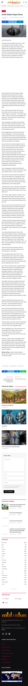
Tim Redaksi (4, 659)
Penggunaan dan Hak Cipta (7, 653)
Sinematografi (4, 575)
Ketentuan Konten (6, 650)
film (2, 558)
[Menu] (2, 2)
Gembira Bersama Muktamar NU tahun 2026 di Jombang (17, 505)
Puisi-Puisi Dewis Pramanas (20, 379)
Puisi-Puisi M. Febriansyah (16, 521)
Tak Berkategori (5, 582)
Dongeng (3, 553)
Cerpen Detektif (13, 366)
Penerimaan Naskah (6, 662)
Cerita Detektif (5, 366)
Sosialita (3, 579)
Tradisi (3, 584)
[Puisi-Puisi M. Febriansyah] (5, 523)
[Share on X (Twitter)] (12, 22)
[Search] (26, 2)
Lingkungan (4, 562)
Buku (3, 547)
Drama (3, 555)
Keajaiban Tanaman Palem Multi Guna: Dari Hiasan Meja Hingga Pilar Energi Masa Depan (17, 530)
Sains (3, 573)
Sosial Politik (4, 577)
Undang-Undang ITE (6, 656)
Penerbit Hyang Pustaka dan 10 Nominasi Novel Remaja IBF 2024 (8, 380)
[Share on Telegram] (19, 22)
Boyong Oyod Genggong (7, 405)
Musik (3, 564)
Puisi (3, 571)
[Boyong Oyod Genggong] (14, 396)
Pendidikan (4, 566)
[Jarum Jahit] (14, 417)
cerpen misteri (20, 366)
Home (9, 6)
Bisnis (3, 544)
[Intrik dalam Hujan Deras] (14, 31)
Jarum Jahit (4, 426)
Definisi (3, 644)
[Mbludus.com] (14, 2)
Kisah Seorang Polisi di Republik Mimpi (11, 446)
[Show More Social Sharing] (25, 22)
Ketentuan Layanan (6, 647)
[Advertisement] (14, 75)
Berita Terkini (4, 542)
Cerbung (3, 549)
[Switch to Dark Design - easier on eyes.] (24, 2)
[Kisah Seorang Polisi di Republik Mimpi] (14, 437)
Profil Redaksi (4, 568)
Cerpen (12, 6)
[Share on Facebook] (5, 22)
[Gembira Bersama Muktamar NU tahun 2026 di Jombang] (5, 507)
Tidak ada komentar (14, 17)
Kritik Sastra (4, 560)
